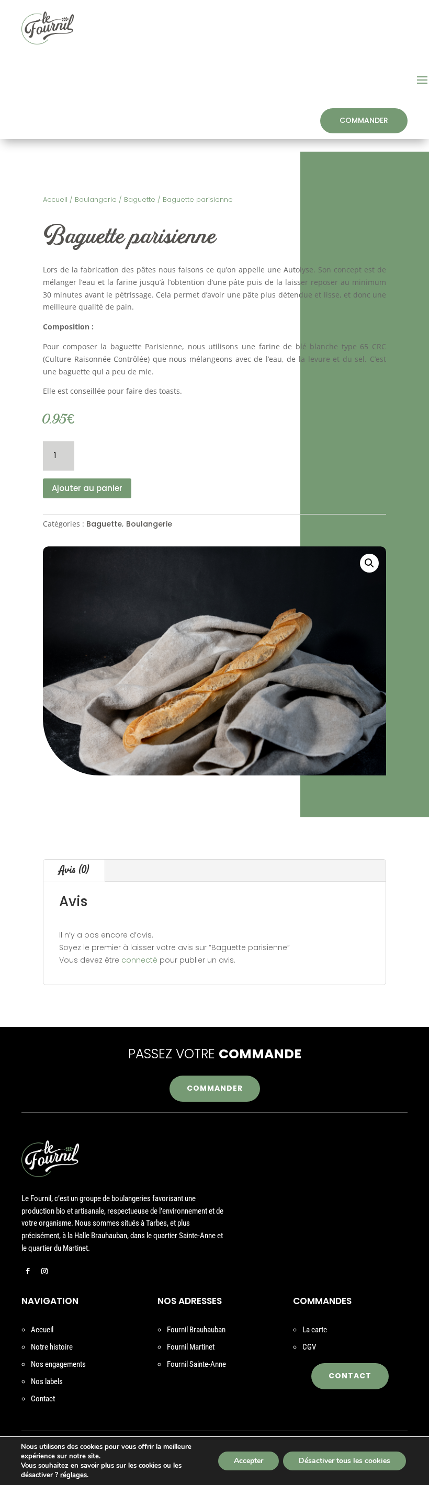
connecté (139, 960)
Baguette (139, 199)
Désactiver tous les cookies (344, 1461)
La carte (314, 1329)
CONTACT (350, 1375)
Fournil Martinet (190, 1347)
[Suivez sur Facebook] (27, 1271)
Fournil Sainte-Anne (196, 1364)
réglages (73, 1475)
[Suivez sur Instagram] (44, 1271)
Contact (43, 1398)
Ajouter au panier (87, 488)
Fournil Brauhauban (196, 1329)
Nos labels (47, 1381)
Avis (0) (74, 870)
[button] (369, 563)
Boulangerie (96, 199)
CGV (309, 1347)
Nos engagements (58, 1364)
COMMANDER (364, 120)
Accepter (248, 1461)
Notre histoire (52, 1347)
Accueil (55, 199)
